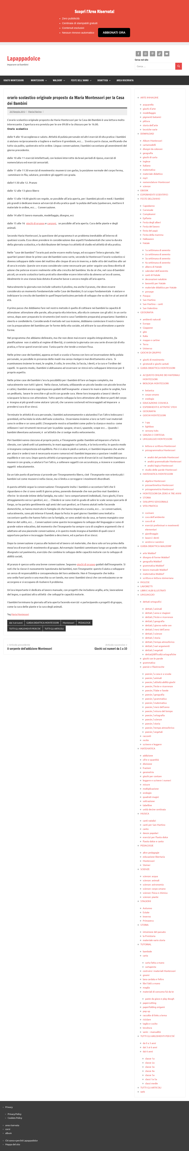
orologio (147, 792)
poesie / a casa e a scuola (158, 673)
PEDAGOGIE (84, 622)
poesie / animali (153, 677)
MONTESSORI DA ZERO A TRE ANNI (162, 493)
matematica (149, 169)
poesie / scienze (153, 719)
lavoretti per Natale (155, 283)
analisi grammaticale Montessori (164, 461)
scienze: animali (151, 880)
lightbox (149, 426)
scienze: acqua (150, 876)
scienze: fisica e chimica (155, 892)
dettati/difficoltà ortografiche (160, 654)
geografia (148, 152)
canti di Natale (152, 274)
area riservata (12, 1125)
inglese (146, 161)
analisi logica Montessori (160, 465)
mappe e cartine (151, 339)
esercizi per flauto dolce (155, 837)
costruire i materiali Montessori (159, 970)
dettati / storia (152, 637)
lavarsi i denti (152, 537)
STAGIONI (145, 900)
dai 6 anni (148, 1051)
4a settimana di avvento (157, 262)
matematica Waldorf (153, 573)
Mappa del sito (12, 1144)
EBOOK (144, 190)
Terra (145, 344)
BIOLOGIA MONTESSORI (156, 383)
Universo (147, 348)
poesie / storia (152, 723)
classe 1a (149, 1058)
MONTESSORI (37, 80)
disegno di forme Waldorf (156, 557)
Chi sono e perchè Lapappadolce (21, 1140)
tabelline (147, 805)
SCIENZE (145, 869)
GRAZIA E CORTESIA (153, 434)
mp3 (145, 177)
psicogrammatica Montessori (160, 450)
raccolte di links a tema (155, 1015)
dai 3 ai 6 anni (16, 622)
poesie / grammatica (156, 698)
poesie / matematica (156, 702)
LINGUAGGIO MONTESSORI (157, 438)
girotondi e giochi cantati (156, 363)
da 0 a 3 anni (149, 1043)
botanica (149, 390)
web (142, 1091)
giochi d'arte (149, 108)
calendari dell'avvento (156, 270)
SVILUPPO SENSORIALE (155, 501)
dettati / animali (153, 608)
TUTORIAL (145, 944)
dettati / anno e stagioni (157, 612)
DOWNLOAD (147, 133)
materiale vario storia (154, 940)
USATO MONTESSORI (14, 80)
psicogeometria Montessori (159, 489)
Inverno (147, 916)
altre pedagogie (151, 852)
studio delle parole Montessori (161, 469)
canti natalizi (149, 820)
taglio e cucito (150, 1023)
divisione (147, 763)
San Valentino (150, 308)
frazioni (147, 767)
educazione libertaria (154, 856)
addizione (148, 755)
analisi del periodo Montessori (163, 457)
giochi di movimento (153, 359)
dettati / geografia (154, 621)
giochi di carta (150, 157)
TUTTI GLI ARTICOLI (54, 628)
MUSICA (144, 813)
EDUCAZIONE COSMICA (155, 402)
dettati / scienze (153, 633)
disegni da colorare (153, 148)
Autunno (147, 908)
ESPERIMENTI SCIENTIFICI (154, 194)
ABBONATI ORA (114, 32)
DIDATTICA (102, 80)
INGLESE (145, 582)
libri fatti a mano (151, 983)
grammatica (149, 662)
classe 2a (149, 1062)
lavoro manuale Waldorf (155, 569)
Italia (145, 335)
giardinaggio (151, 533)
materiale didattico (153, 173)
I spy (147, 422)
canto (146, 828)
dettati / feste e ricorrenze (159, 616)
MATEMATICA (147, 748)
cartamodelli (149, 144)
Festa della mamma (153, 234)
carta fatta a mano (154, 962)
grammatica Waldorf (153, 565)
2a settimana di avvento (157, 254)
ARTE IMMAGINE (149, 97)
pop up (146, 1011)
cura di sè (150, 521)
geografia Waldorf (152, 561)
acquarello (148, 104)
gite (145, 331)
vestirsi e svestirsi (154, 541)
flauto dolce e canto (153, 841)
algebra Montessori (155, 480)
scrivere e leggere (152, 744)
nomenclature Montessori (156, 181)
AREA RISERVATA (125, 80)
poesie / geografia (154, 694)
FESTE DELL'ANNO (150, 198)
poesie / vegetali (154, 731)
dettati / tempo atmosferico (159, 641)
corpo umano (152, 394)
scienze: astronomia (153, 884)
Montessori (68, 622)
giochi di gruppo (35, 223)
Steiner (146, 864)
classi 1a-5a (151, 1079)
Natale (146, 242)
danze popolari (150, 832)
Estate (146, 912)
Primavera (148, 920)
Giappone (148, 327)
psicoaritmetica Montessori (159, 484)
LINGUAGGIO (147, 594)
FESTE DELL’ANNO (80, 80)
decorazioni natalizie (156, 279)
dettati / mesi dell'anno (157, 629)
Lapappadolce (23, 58)
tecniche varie (150, 129)
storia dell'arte (150, 125)
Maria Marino (35, 111)
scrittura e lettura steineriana (158, 577)
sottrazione (149, 800)
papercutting (149, 1002)
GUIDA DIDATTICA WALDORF (156, 545)
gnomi (146, 974)
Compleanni (149, 213)
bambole (147, 951)
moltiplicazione (151, 788)
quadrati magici (151, 796)
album (8, 1133)
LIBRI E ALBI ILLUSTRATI (153, 590)
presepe (149, 291)
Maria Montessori (20, 614)
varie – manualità (152, 1031)
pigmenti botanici (152, 116)
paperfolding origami (154, 1006)
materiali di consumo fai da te (158, 991)
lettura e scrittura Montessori (160, 445)
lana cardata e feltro (153, 979)
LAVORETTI (146, 586)
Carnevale (148, 209)
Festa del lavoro (151, 226)
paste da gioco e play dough (159, 998)
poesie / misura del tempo (159, 711)
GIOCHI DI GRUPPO (150, 352)
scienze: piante (150, 896)
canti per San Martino (154, 824)
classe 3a (149, 1066)
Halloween (148, 238)
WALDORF (57, 80)
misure (146, 784)
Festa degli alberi (152, 222)
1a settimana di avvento (157, 250)
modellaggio (149, 112)
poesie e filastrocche (153, 666)
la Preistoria (149, 935)
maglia (146, 987)
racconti (147, 735)
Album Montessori (152, 140)
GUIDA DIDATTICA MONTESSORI (42, 622)
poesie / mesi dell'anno (157, 706)
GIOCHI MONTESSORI (154, 415)
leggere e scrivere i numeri (157, 780)
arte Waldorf (149, 553)
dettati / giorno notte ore (158, 625)
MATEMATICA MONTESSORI (158, 473)
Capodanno (149, 205)
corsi (7, 1129)
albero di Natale (153, 266)
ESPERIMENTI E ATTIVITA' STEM (160, 406)
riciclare (147, 1019)
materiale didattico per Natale (161, 287)
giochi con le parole (153, 658)
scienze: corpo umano (154, 888)
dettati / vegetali (154, 650)
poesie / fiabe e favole (156, 690)
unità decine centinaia (154, 809)
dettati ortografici (152, 601)
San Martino (149, 299)
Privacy (9, 1107)
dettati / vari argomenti (157, 645)
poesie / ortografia (155, 715)
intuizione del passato (154, 931)
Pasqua (146, 295)
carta (145, 955)
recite (146, 740)
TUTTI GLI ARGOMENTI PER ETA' (25, 628)
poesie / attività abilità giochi (160, 682)
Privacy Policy (14, 1114)
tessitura (147, 1027)
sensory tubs (151, 430)
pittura (146, 121)
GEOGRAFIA (146, 312)
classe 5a (149, 1074)
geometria (148, 771)
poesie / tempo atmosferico (159, 727)
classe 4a (149, 1070)
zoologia (149, 398)
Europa (146, 323)
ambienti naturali (152, 319)
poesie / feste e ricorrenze (159, 686)
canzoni (51, 223)
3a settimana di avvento (157, 258)
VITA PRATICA (150, 505)
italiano (146, 165)
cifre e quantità (151, 759)
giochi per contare (152, 776)
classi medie (151, 1083)
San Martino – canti (153, 303)
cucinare (149, 512)
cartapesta (150, 966)
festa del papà (150, 230)
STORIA (147, 497)
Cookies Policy (15, 1117)
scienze (147, 186)
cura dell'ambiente (155, 516)
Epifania (147, 218)
